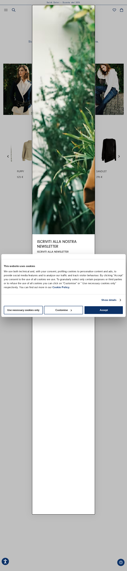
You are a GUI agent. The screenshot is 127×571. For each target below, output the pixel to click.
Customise (61, 310)
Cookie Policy (60, 287)
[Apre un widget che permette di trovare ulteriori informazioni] (110, 565)
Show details (108, 300)
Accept (104, 310)
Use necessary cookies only (23, 310)
